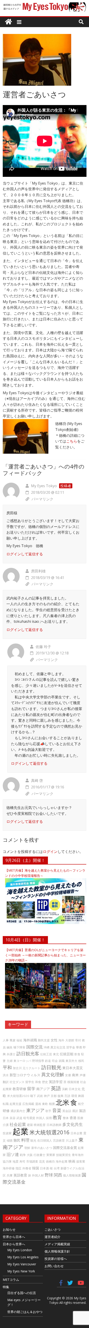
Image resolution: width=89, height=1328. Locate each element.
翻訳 (6, 1082)
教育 (57, 1117)
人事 (6, 1040)
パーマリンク (42, 499)
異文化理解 (52, 1074)
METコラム (11, 1279)
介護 (6, 1125)
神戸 (47, 1096)
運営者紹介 (52, 1237)
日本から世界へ (14, 1244)
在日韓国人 (44, 1140)
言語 (67, 1096)
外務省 (26, 1168)
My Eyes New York (21, 1271)
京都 (54, 1096)
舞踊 (81, 1096)
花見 (42, 1161)
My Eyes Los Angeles (23, 1257)
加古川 (17, 1068)
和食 (38, 1082)
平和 (7, 1067)
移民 (81, 1061)
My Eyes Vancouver (21, 1264)
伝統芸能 (66, 1053)
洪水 (6, 1075)
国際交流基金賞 (65, 1147)
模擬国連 (73, 1082)
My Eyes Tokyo (44, 485)
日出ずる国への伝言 (21, 1293)
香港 (73, 1117)
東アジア (35, 1110)
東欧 (45, 1104)
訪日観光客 (27, 1053)
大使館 (69, 1040)
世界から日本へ (14, 1237)
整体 (66, 1118)
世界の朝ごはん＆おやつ (24, 1312)
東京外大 (71, 1061)
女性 (54, 1039)
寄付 (78, 1040)
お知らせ (9, 1229)
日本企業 (76, 1133)
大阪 (30, 1155)
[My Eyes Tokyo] (8, 22)
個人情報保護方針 (57, 1251)
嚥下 (33, 1096)
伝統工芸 (46, 1054)
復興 (60, 1096)
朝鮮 (27, 1148)
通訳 (75, 1111)
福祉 (19, 1040)
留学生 (29, 1082)
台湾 (57, 1168)
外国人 (40, 1118)
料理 (25, 1140)
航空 (81, 1104)
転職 (6, 1104)
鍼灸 (10, 1047)
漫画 (38, 1104)
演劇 (65, 1089)
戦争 (23, 1155)
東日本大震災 (72, 1067)
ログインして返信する (24, 553)
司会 (55, 1061)
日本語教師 (54, 1125)
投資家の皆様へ (55, 1258)
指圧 (18, 1168)
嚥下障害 (19, 1047)
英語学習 (56, 1081)
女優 (68, 1075)
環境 (74, 1096)
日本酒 (44, 1168)
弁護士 (11, 1054)
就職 (62, 1061)
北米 (62, 1102)
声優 (83, 1075)
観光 (33, 1140)
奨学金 (70, 1047)
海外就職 (30, 1039)
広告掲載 (28, 1104)
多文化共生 (72, 1124)
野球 (49, 1175)
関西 (58, 1175)
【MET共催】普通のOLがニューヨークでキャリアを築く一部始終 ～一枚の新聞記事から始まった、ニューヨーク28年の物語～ (45, 955)
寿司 (22, 1161)
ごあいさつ (52, 1229)
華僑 (79, 1047)
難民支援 (44, 1040)
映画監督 (40, 1125)
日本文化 (75, 1089)
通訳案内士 (17, 1111)
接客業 (80, 1161)
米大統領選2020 (18, 1096)
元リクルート (31, 1068)
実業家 (50, 1155)
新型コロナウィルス (25, 1074)
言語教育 (59, 1140)
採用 (49, 1118)
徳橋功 (50, 1161)
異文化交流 (57, 1047)
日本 (6, 1118)
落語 (82, 1110)
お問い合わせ (54, 1266)
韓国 (35, 1168)
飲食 (77, 1054)
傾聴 (10, 1140)
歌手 (48, 1111)
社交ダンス (17, 1082)
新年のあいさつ (41, 1148)
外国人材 (38, 1175)
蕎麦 (13, 1040)
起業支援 (15, 1104)
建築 (30, 1125)
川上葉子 (72, 1140)
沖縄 (47, 1047)
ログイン (50, 851)
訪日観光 (51, 1067)
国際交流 (34, 1047)
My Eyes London (19, 1250)
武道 (19, 1118)
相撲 (52, 1104)
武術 (40, 1096)
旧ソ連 (13, 1154)
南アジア (43, 1088)
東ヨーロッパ (22, 1061)
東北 (56, 1054)
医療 (80, 1118)
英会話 (66, 1111)
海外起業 (62, 1161)
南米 (75, 1074)
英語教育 (20, 1175)
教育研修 (19, 1088)
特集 (6, 1287)
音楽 (56, 1110)
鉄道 (48, 1061)
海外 (61, 1040)
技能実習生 (63, 1155)
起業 (21, 1131)
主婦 (10, 1061)
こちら (71, 441)
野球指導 (38, 1061)
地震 (15, 1161)
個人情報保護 (72, 1175)
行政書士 (39, 1155)
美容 (13, 1118)
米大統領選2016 (49, 1132)
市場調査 (32, 1161)
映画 (71, 1161)
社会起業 (18, 1124)
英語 (56, 1088)
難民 (16, 1140)
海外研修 (9, 1168)
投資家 (7, 1133)
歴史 (45, 1082)
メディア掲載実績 (57, 1244)
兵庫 (10, 1175)
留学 (31, 1088)
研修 (6, 1110)
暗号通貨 (29, 1118)
